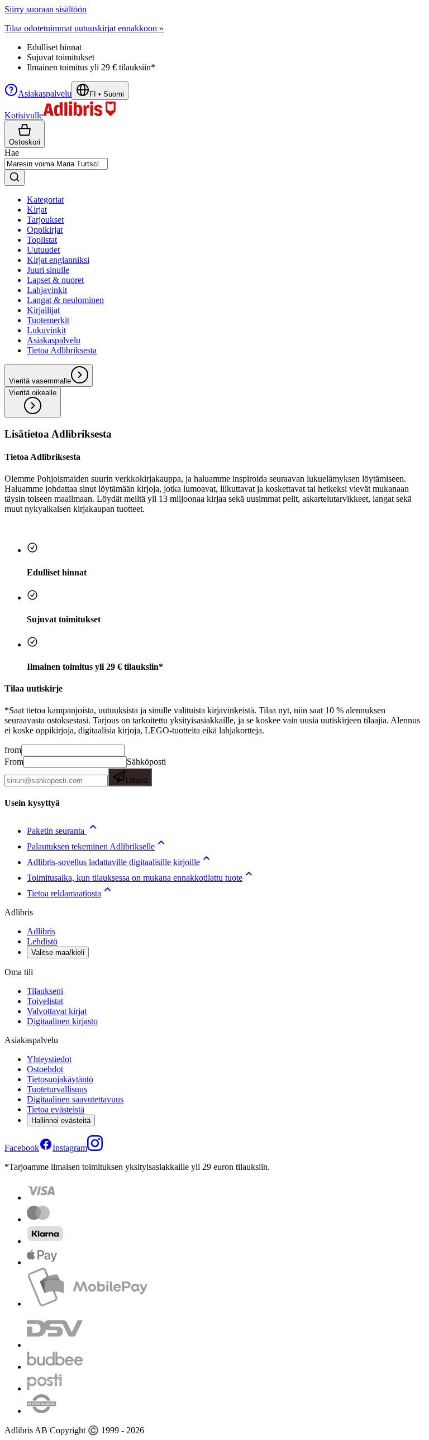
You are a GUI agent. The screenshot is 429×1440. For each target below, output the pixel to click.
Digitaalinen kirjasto (62, 1021)
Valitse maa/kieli (57, 952)
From (13, 761)
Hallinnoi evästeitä (60, 1120)
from (12, 750)
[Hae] (14, 178)
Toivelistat (45, 1001)
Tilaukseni (45, 991)
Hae (11, 152)
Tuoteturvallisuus (57, 1089)
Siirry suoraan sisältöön (45, 9)
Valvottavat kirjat (57, 1011)
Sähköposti (146, 771)
